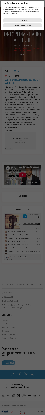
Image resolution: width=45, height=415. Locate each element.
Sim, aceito (22, 20)
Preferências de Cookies (22, 25)
